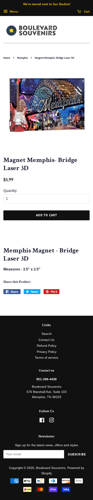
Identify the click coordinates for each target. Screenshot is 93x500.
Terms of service (46, 357)
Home (6, 57)
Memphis (22, 57)
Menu (13, 11)
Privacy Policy (46, 352)
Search (47, 334)
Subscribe (77, 454)
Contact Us (46, 340)
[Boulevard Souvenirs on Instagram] (51, 421)
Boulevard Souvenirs (50, 468)
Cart (86, 11)
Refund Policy (46, 345)
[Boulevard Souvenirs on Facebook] (41, 421)
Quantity (10, 191)
